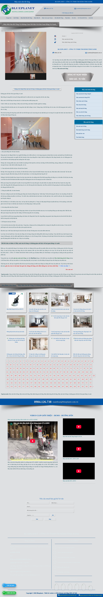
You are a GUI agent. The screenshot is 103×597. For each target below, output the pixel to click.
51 (81, 364)
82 (10, 372)
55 (7, 368)
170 (83, 383)
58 (17, 368)
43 (54, 364)
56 (10, 368)
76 (77, 368)
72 (64, 368)
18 (58, 361)
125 (82, 375)
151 (7, 383)
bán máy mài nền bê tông (60, 274)
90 (37, 372)
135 (31, 379)
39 (40, 364)
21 (68, 361)
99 (67, 372)
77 (81, 368)
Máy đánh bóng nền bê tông (35, 276)
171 (86, 383)
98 (64, 372)
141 (55, 379)
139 (47, 379)
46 (64, 364)
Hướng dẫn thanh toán (63, 567)
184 (51, 386)
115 (43, 375)
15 (48, 361)
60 (24, 368)
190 (75, 386)
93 (47, 372)
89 (34, 372)
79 (87, 368)
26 (85, 361)
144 (67, 379)
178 (27, 386)
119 (58, 375)
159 (39, 383)
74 (70, 368)
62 (30, 368)
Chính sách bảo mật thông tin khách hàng (68, 562)
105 (91, 372)
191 (79, 386)
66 (44, 368)
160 (43, 383)
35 (27, 364)
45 (60, 364)
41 (47, 364)
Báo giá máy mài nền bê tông (30, 274)
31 (14, 364)
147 (79, 379)
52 (84, 364)
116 (46, 375)
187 (63, 386)
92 (44, 372)
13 (42, 361)
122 (70, 375)
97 (60, 372)
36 (30, 364)
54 (91, 364)
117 (50, 375)
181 (39, 386)
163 (55, 383)
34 (24, 364)
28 (92, 361)
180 (35, 386)
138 (43, 379)
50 (77, 364)
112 (31, 375)
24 (78, 361)
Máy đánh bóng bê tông (8, 115)
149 (86, 379)
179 (31, 386)
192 (83, 386)
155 (23, 383)
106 (7, 375)
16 (52, 361)
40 (44, 364)
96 (57, 372)
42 (50, 364)
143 (63, 379)
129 (7, 379)
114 (39, 375)
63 (34, 368)
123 (74, 375)
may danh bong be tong (66, 234)
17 (55, 361)
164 (59, 383)
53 (87, 364)
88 (30, 372)
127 (90, 375)
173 (7, 386)
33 (20, 364)
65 (40, 368)
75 (74, 368)
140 (51, 379)
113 (35, 375)
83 (14, 372)
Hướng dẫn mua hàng (63, 572)
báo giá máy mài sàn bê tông (82, 274)
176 (19, 386)
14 (45, 361)
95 (54, 372)
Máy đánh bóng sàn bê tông (21, 276)
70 (57, 368)
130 (11, 379)
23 (75, 361)
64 (37, 368)
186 (59, 386)
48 (70, 364)
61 (27, 368)
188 (67, 386)
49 (74, 364)
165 (63, 383)
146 (75, 379)
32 (17, 364)
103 (83, 372)
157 (31, 383)
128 (94, 375)
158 (35, 383)
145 (71, 379)
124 (78, 375)
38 (37, 364)
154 (19, 383)
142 (59, 379)
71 (60, 368)
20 (65, 361)
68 (50, 368)
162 (51, 383)
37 (34, 364)
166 (67, 383)
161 (47, 383)
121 (66, 375)
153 (15, 383)
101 (75, 372)
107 (11, 375)
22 (72, 361)
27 (88, 361)
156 (27, 383)
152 (11, 383)
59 (20, 368)
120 (62, 375)
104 (87, 372)
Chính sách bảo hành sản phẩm (65, 547)
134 (27, 379)
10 (32, 361)
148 (83, 379)
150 (90, 379)
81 (7, 372)
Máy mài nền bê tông (22, 2)
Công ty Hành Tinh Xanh (15, 274)
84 (17, 372)
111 (27, 375)
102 (79, 372)
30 (10, 364)
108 (15, 375)
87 (27, 372)
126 (86, 375)
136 (35, 379)
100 (71, 372)
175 (15, 386)
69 (54, 368)
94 (50, 372)
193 (86, 386)
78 (84, 368)
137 (39, 379)
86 (24, 372)
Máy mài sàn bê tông (23, 103)
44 (57, 364)
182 (43, 386)
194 (90, 386)
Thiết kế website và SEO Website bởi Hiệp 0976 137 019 (60, 593)
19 (62, 361)
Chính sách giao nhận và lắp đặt (66, 557)
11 (35, 361)
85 (20, 372)
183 (47, 386)
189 (71, 386)
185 (55, 386)
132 (19, 379)
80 (91, 368)
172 (90, 383)
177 (23, 386)
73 (67, 368)
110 (23, 375)
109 (19, 375)
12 (38, 361)
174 (11, 386)
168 (75, 383)
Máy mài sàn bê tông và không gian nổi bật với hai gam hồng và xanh (58, 276)
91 (40, 372)
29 (7, 364)
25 (82, 361)
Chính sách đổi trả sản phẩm (65, 552)
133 (23, 379)
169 (79, 383)
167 (71, 383)
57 (14, 368)
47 (67, 364)
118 (54, 375)
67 (47, 368)
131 (15, 379)
